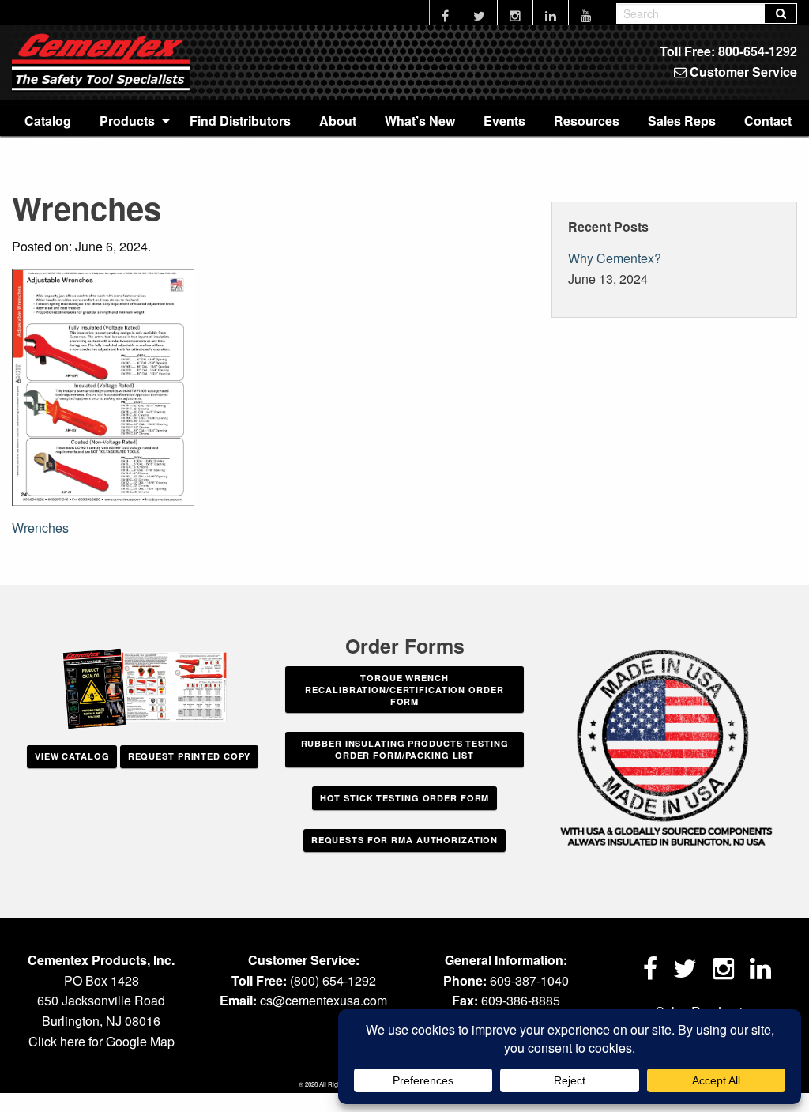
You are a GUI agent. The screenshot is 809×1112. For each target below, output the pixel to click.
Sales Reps (682, 120)
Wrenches (40, 527)
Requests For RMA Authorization (404, 840)
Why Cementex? (614, 258)
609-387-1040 (529, 980)
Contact (768, 120)
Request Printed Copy (189, 756)
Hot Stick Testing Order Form (405, 798)
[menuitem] (48, 120)
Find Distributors (240, 120)
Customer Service (742, 71)
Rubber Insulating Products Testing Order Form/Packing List (405, 749)
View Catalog (72, 756)
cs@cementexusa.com (323, 1000)
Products (127, 120)
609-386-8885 (520, 1000)
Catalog (47, 120)
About (337, 120)
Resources (586, 120)
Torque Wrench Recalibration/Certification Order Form (404, 689)
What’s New (420, 120)
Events (504, 120)
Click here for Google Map (101, 1041)
